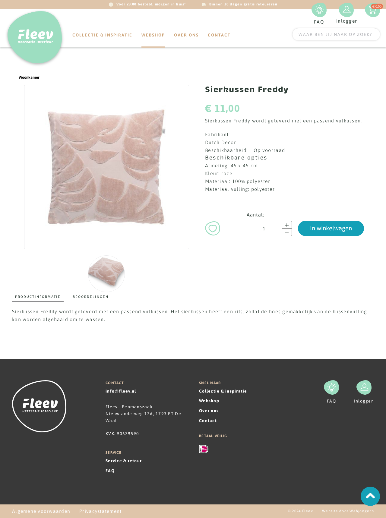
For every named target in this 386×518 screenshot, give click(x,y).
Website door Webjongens (348, 511)
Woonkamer (29, 77)
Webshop (209, 400)
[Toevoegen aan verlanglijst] (212, 227)
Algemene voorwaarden (41, 511)
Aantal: (255, 214)
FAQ (110, 470)
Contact (219, 35)
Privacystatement (100, 511)
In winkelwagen (331, 228)
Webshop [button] (153, 35)
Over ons (186, 35)
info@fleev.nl (121, 391)
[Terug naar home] (34, 37)
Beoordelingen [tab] (91, 297)
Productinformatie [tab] (38, 297)
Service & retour (124, 460)
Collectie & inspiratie (102, 35)
